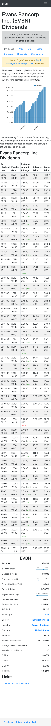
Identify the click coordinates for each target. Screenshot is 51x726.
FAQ (34, 722)
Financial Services (40, 619)
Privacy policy (23, 722)
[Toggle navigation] (45, 3)
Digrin (5, 3)
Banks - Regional (40, 625)
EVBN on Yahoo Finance (17, 683)
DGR (30, 49)
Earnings (8, 54)
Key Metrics (37, 54)
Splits (39, 49)
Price (20, 49)
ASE (47, 614)
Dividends (9, 49)
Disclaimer (9, 722)
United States (42, 630)
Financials (22, 54)
